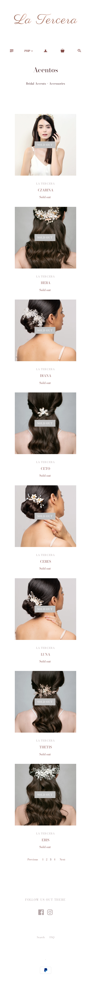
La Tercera (45, 184)
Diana (45, 375)
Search (41, 937)
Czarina (45, 190)
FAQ (52, 937)
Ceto (45, 468)
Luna (45, 654)
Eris (45, 840)
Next (62, 859)
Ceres (45, 561)
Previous (33, 859)
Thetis (45, 747)
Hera (45, 282)
